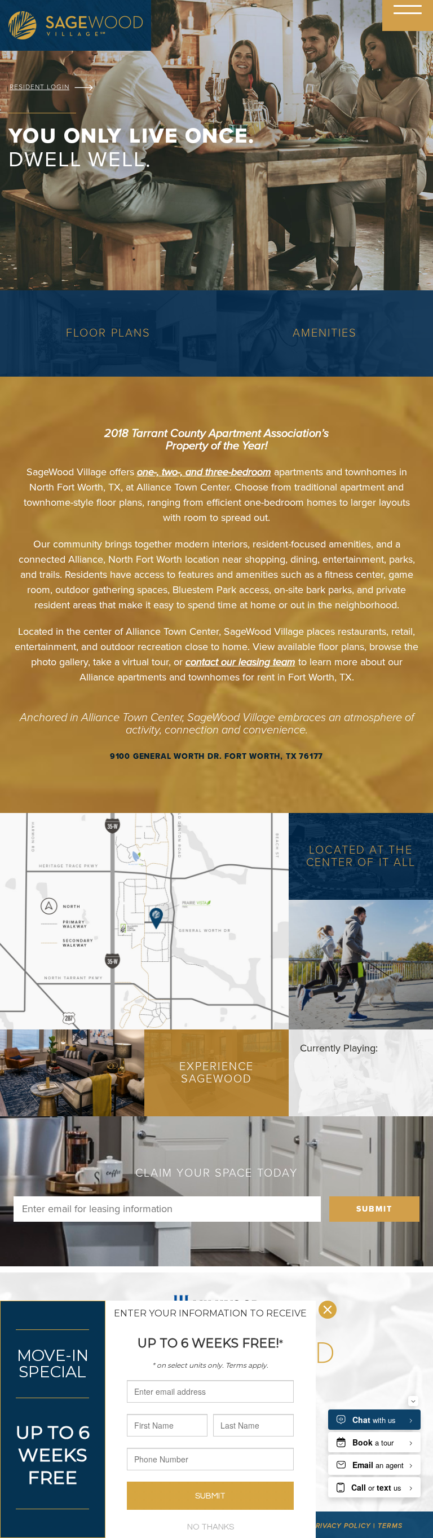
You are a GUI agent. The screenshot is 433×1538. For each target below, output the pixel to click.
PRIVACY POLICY (340, 1526)
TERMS (390, 1526)
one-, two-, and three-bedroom (204, 472)
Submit (374, 1209)
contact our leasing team (240, 662)
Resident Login (39, 87)
